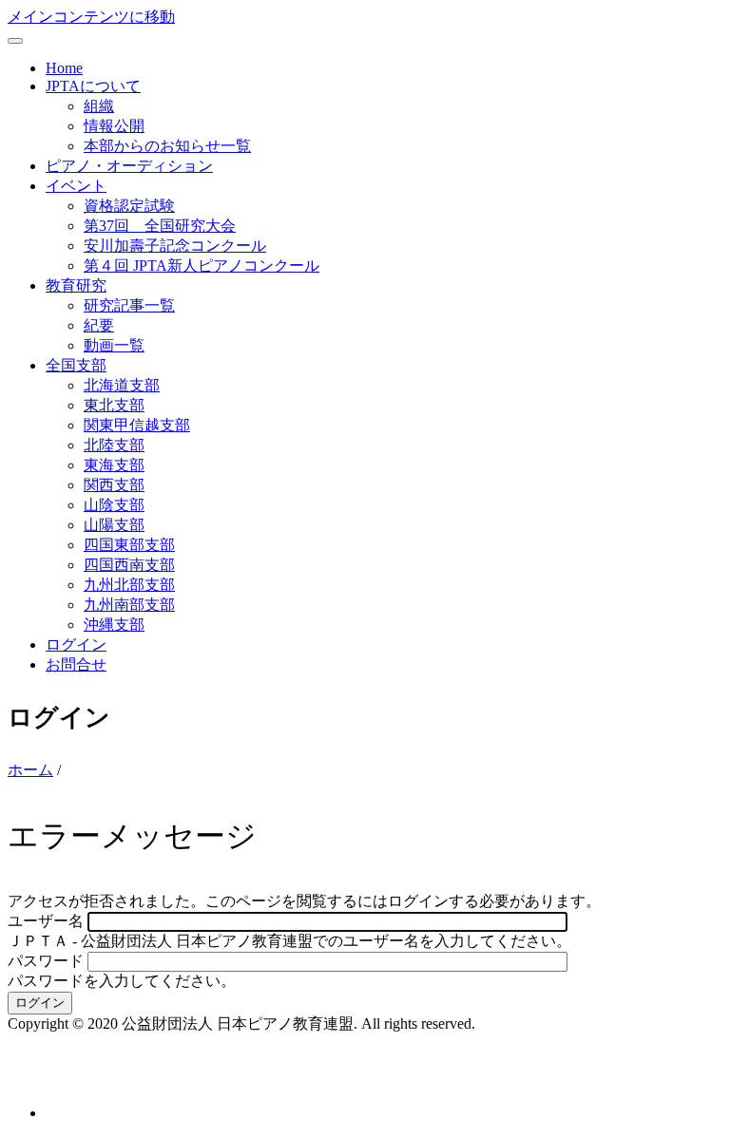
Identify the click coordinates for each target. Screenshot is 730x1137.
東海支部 (114, 465)
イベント (76, 186)
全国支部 (76, 365)
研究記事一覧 (129, 305)
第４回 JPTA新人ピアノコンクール (201, 265)
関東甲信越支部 (137, 425)
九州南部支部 (129, 605)
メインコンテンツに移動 (91, 17)
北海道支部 (122, 385)
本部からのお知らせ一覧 (167, 146)
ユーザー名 (46, 921)
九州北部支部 (129, 585)
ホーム (30, 770)
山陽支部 (114, 525)
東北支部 (114, 405)
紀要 (99, 325)
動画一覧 (114, 345)
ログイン (76, 644)
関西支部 (114, 485)
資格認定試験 (129, 206)
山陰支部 (114, 505)
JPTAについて (93, 86)
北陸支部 (114, 445)
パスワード (46, 961)
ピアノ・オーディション (129, 166)
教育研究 (76, 285)
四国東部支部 (129, 545)
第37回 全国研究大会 (160, 226)
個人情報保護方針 (68, 1079)
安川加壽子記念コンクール (175, 245)
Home (64, 68)
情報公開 (114, 126)
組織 (99, 106)
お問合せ (76, 664)
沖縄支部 (114, 624)
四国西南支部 (129, 565)
